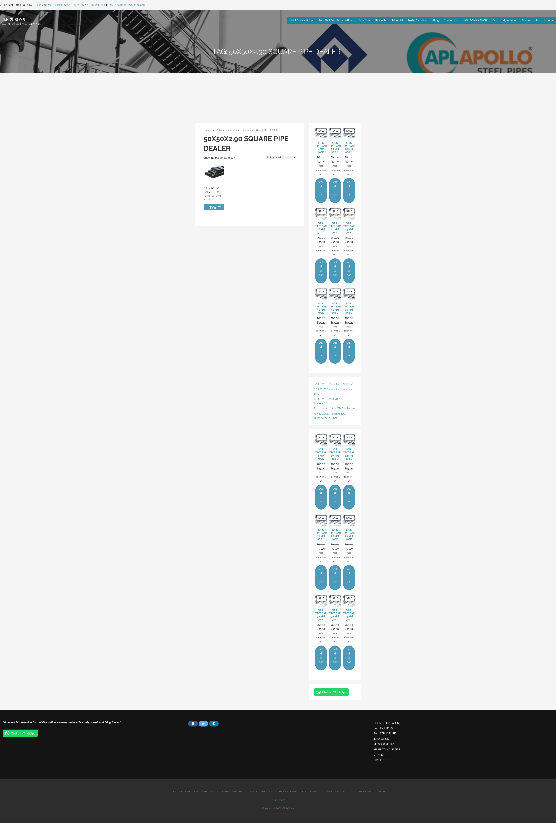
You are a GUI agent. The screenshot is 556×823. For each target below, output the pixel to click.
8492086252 (62, 4)
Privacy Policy (278, 800)
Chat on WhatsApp (334, 692)
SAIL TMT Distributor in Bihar (336, 20)
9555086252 (44, 4)
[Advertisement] (278, 95)
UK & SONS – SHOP (475, 20)
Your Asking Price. (214, 207)
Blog (436, 20)
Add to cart (321, 190)
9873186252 (80, 4)
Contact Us (451, 20)
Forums (526, 20)
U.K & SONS (13, 19)
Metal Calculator (418, 20)
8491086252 (98, 4)
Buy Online (217, 130)
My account (510, 20)
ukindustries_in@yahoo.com (128, 4)
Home (206, 130)
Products (380, 20)
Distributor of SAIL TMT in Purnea (334, 408)
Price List (397, 20)
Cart (494, 20)
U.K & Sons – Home (301, 20)
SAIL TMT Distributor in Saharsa (333, 384)
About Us (364, 20)
